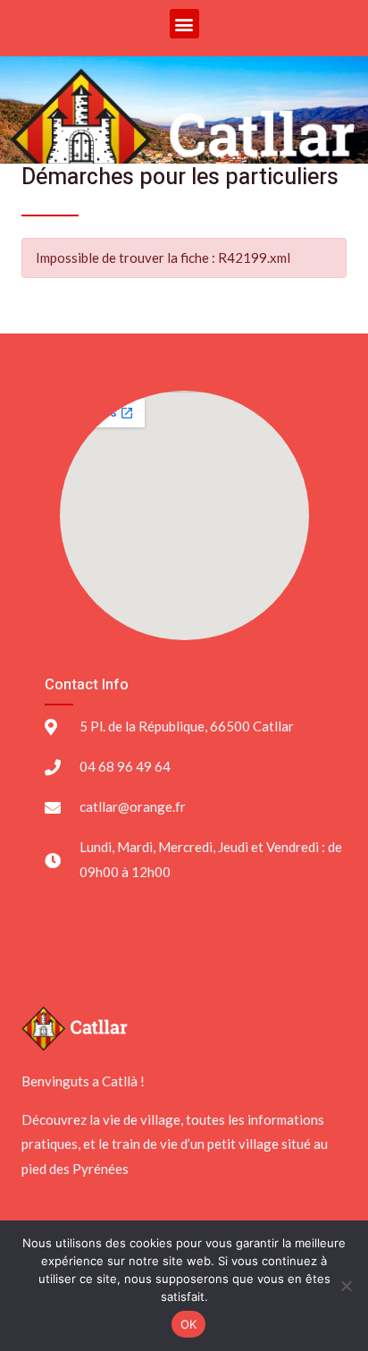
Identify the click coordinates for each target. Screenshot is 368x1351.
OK (188, 1324)
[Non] (346, 1286)
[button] (184, 23)
